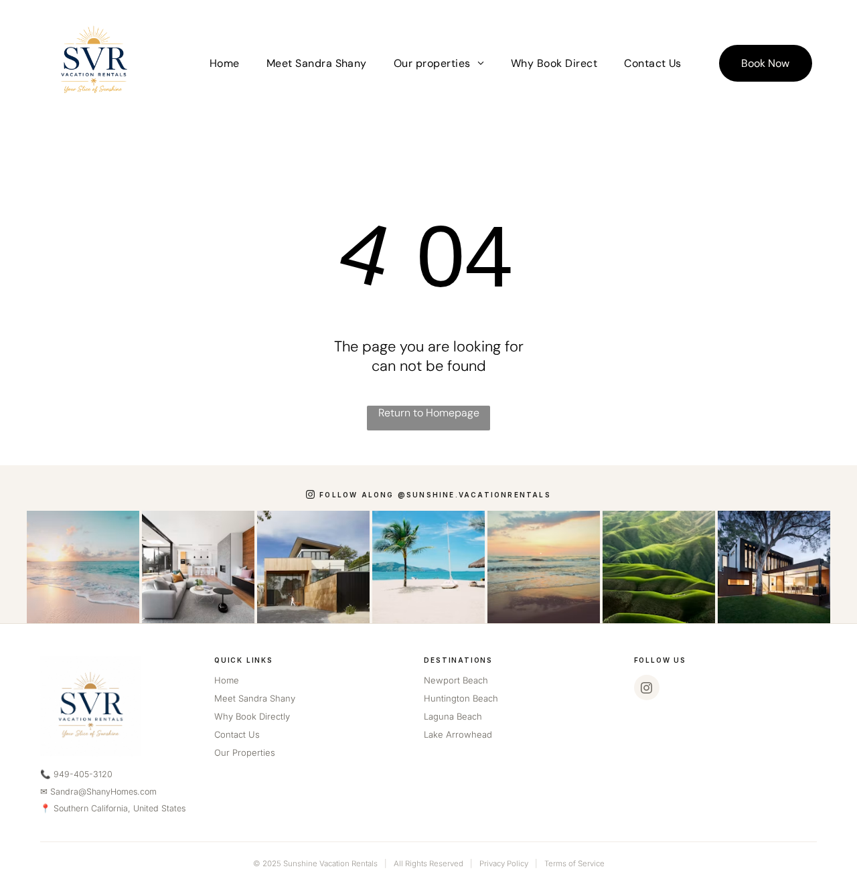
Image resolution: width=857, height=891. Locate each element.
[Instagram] (646, 687)
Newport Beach (456, 680)
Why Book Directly (252, 716)
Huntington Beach (461, 698)
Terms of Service (574, 863)
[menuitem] (224, 62)
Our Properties (244, 752)
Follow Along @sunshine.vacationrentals (435, 495)
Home (226, 680)
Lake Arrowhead (458, 734)
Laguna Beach (453, 716)
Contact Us (237, 734)
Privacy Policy (503, 863)
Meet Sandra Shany (254, 698)
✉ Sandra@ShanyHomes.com (98, 792)
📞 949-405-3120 (76, 774)
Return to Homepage (428, 413)
